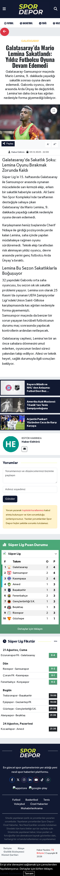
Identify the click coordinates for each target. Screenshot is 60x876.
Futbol (9, 23)
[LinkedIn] (30, 780)
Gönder (10, 499)
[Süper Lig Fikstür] (55, 641)
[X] (18, 780)
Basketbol (27, 23)
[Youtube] (36, 780)
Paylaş (9, 143)
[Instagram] (24, 780)
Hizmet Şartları (10, 855)
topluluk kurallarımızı (33, 510)
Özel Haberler (39, 804)
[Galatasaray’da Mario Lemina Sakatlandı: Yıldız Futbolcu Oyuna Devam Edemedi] (30, 122)
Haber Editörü (17, 152)
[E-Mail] (24, 449)
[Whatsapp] (48, 780)
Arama (38, 808)
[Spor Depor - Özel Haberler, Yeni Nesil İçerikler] (31, 9)
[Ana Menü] (4, 9)
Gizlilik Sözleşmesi (14, 852)
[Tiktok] (42, 780)
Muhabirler (27, 808)
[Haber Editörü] (11, 444)
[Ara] (55, 9)
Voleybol (19, 804)
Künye (21, 848)
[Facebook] (12, 780)
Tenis (43, 23)
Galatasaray (30, 41)
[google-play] (38, 789)
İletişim (8, 848)
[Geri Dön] (4, 32)
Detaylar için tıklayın (30, 629)
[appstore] (20, 789)
